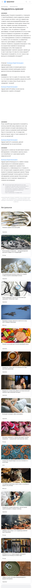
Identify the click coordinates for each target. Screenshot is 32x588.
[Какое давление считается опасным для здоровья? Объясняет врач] (16, 292)
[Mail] (5, 1)
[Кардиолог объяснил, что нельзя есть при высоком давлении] (16, 362)
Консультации (4, 6)
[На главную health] (10, 1)
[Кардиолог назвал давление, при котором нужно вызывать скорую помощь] (16, 502)
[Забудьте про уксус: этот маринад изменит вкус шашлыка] (16, 526)
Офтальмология (13, 6)
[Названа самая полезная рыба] (16, 222)
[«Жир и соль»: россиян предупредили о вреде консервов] (16, 572)
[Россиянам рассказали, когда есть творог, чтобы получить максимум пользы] (16, 269)
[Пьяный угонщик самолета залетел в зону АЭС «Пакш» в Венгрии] (16, 316)
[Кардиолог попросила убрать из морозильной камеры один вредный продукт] (16, 386)
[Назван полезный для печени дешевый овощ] (16, 339)
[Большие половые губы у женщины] (16, 409)
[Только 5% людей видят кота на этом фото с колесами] (16, 456)
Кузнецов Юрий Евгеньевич (15, 63)
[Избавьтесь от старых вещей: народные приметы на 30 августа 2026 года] (16, 549)
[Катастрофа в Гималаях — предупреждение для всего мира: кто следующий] (16, 246)
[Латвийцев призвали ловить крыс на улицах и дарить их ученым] (16, 479)
